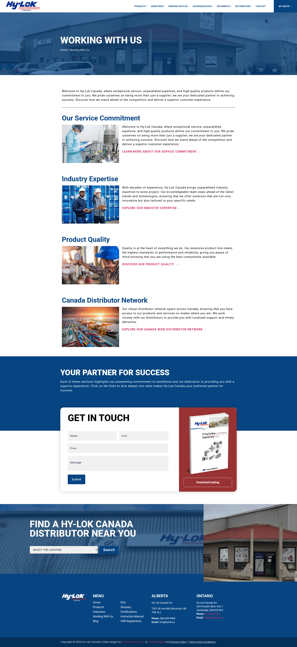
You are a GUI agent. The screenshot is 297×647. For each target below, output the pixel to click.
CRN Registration (131, 621)
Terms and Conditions (202, 642)
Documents (223, 6)
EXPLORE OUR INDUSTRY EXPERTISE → (151, 208)
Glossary (126, 607)
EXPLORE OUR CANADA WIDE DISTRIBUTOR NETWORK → (164, 329)
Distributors (243, 6)
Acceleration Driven (133, 642)
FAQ (123, 602)
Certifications (129, 611)
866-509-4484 (167, 618)
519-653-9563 (212, 613)
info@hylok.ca (167, 622)
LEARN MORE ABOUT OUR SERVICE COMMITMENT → (161, 151)
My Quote (284, 6)
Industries (157, 6)
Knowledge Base (202, 6)
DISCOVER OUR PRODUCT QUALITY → (150, 264)
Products (140, 6)
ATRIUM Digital (156, 642)
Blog (95, 621)
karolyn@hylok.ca (213, 617)
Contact (261, 6)
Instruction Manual (132, 616)
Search (109, 550)
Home (63, 49)
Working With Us (178, 6)
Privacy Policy (179, 642)
